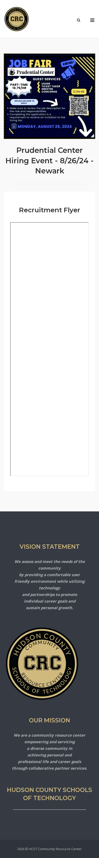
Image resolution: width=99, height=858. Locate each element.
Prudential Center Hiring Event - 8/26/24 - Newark (49, 160)
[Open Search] (78, 20)
